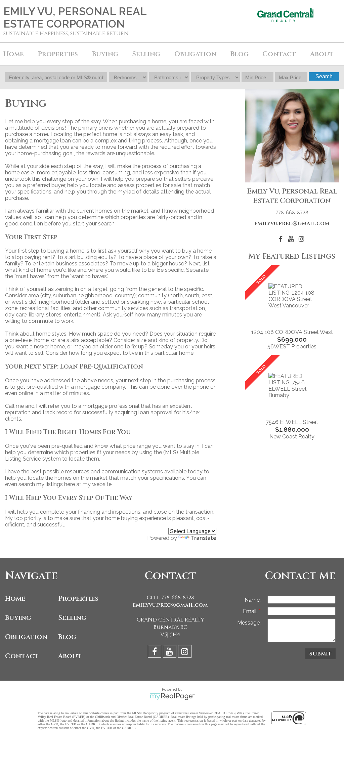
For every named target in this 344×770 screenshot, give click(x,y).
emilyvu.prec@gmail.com (292, 223)
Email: (251, 611)
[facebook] (155, 652)
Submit (320, 653)
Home (13, 53)
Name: (253, 600)
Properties (78, 598)
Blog (239, 53)
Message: (249, 622)
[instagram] (185, 652)
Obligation (26, 636)
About (70, 655)
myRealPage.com (172, 696)
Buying (18, 617)
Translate (203, 538)
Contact (279, 53)
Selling (72, 617)
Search (324, 76)
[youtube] (170, 652)
